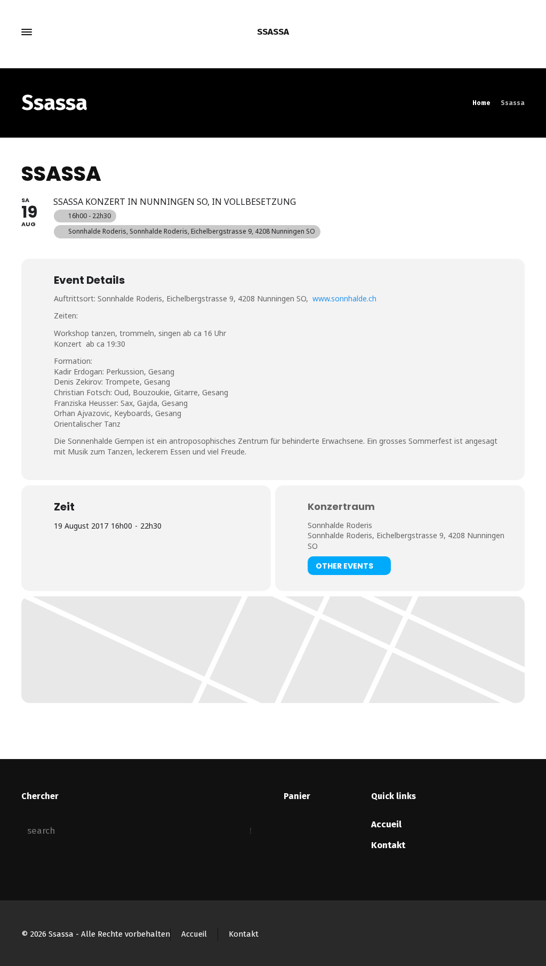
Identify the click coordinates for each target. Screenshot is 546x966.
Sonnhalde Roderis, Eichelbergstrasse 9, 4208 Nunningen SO (406, 540)
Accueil (386, 824)
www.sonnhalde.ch (344, 298)
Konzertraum (341, 506)
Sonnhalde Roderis (340, 525)
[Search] (518, 32)
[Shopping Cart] (502, 32)
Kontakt (388, 845)
